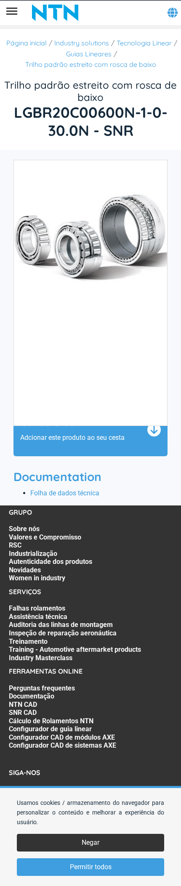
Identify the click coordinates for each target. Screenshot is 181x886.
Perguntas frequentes (42, 688)
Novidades (25, 570)
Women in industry (37, 578)
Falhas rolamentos (37, 608)
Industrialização (33, 554)
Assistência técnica (38, 617)
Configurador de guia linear (50, 729)
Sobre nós (24, 529)
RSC (15, 545)
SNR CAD (23, 713)
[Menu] (12, 12)
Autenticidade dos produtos (50, 562)
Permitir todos (91, 867)
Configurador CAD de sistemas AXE (62, 745)
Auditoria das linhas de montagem (61, 625)
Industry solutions (81, 43)
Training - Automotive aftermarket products (75, 649)
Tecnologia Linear (144, 43)
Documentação (31, 696)
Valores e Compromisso (45, 537)
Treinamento (28, 641)
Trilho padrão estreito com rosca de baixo (90, 64)
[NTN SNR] (55, 12)
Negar (90, 842)
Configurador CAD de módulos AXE (62, 737)
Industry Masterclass (40, 658)
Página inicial (26, 43)
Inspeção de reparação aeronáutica (63, 633)
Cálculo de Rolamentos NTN (51, 721)
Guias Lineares (89, 54)
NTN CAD (23, 705)
